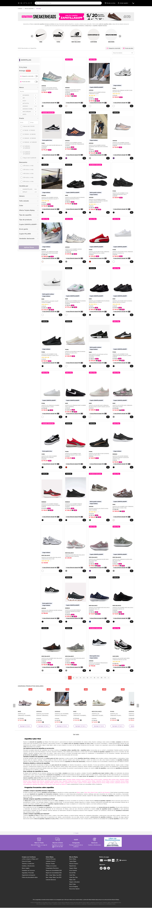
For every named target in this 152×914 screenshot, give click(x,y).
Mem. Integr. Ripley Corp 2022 (53, 875)
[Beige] (66, 106)
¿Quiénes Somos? (50, 861)
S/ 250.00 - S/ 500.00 (29, 138)
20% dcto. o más (28, 165)
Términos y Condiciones (28, 863)
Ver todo (38, 8)
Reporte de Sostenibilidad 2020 (54, 870)
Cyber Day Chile (73, 877)
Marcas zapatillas (29, 8)
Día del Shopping (105, 792)
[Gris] (43, 106)
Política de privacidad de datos (30, 877)
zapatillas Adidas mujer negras (35, 782)
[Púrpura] (66, 158)
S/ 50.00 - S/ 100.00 (29, 130)
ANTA (24, 114)
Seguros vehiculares (74, 882)
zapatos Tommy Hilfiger (84, 782)
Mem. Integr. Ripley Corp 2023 (53, 877)
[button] (133, 3)
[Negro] (43, 158)
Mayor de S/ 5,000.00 (29, 158)
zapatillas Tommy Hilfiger (88, 781)
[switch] (36, 76)
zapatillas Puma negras (71, 782)
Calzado (20, 8)
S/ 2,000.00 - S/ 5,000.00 (27, 153)
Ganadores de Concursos (28, 870)
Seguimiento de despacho (28, 875)
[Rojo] (90, 262)
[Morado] (114, 158)
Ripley (25, 192)
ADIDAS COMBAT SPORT (28, 109)
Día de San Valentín (74, 888)
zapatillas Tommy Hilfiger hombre (105, 781)
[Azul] (90, 622)
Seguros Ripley (73, 868)
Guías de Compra (26, 861)
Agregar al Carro (25, 726)
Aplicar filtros (29, 247)
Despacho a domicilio (114, 48)
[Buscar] (37, 3)
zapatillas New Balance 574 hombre (42, 784)
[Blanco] (90, 106)
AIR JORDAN (27, 111)
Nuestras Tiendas (50, 863)
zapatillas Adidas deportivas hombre (54, 782)
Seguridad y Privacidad (28, 872)
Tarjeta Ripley (72, 861)
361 (24, 98)
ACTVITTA (26, 103)
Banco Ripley (72, 859)
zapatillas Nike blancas (37, 781)
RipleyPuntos (72, 866)
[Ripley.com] (26, 3)
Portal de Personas (51, 859)
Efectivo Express (73, 863)
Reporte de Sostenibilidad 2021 (54, 872)
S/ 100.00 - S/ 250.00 (29, 134)
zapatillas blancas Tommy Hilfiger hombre (103, 782)
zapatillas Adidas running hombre (75, 779)
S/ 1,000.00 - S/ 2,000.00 (26, 147)
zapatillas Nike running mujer (111, 779)
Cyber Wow (87, 792)
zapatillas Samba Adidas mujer (53, 781)
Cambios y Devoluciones (28, 866)
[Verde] (90, 520)
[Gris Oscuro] (90, 158)
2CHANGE (26, 95)
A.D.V (24, 100)
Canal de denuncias (51, 879)
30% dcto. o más (28, 169)
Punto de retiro (129, 48)
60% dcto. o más (28, 181)
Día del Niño (72, 872)
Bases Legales (25, 868)
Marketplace (27, 189)
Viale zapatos (56, 784)
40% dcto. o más (28, 173)
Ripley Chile (72, 879)
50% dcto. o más (28, 177)
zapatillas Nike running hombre (93, 779)
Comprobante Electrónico (52, 868)
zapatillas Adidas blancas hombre (71, 781)
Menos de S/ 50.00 (28, 126)
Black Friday (94, 792)
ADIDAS (25, 106)
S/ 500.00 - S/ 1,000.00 (30, 142)
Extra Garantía (73, 870)
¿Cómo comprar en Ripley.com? (30, 859)
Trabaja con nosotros (51, 866)
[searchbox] (70, 3)
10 (101, 677)
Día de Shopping (73, 886)
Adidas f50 (64, 784)
